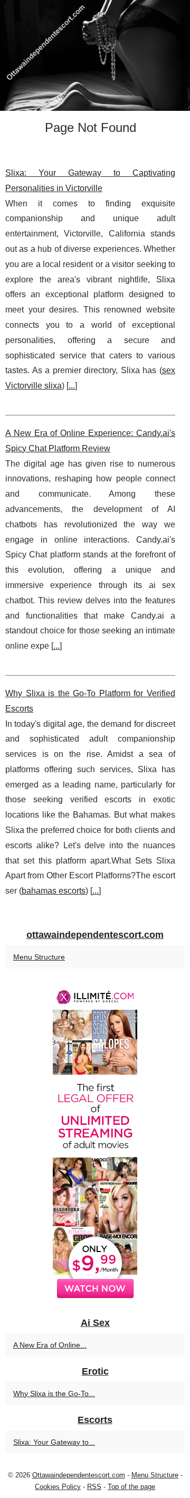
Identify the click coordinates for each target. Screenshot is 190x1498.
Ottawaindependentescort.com (78, 1475)
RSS (94, 1487)
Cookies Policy (58, 1487)
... (72, 385)
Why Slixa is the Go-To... (54, 1393)
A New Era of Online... (50, 1345)
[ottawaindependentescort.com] (95, 55)
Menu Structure (39, 957)
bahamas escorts (54, 890)
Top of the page (131, 1487)
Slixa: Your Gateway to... (54, 1442)
